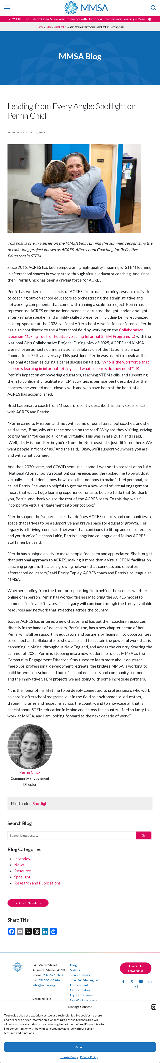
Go (144, 835)
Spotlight (41, 803)
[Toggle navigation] (7, 7)
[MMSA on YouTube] (141, 981)
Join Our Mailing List (85, 980)
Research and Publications (37, 883)
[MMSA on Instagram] (136, 986)
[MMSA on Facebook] (124, 981)
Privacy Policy (89, 1057)
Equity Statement (82, 995)
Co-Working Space (83, 1000)
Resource (22, 870)
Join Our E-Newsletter (28, 903)
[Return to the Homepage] (86, 8)
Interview (22, 858)
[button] (154, 1007)
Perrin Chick (30, 772)
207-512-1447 (49, 980)
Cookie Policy (69, 1057)
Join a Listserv (80, 975)
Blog (73, 965)
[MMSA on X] (132, 981)
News (19, 864)
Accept (80, 1047)
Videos (75, 970)
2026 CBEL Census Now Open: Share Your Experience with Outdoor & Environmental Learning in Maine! (78, 19)
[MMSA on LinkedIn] (150, 981)
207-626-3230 (53, 975)
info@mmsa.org (43, 985)
